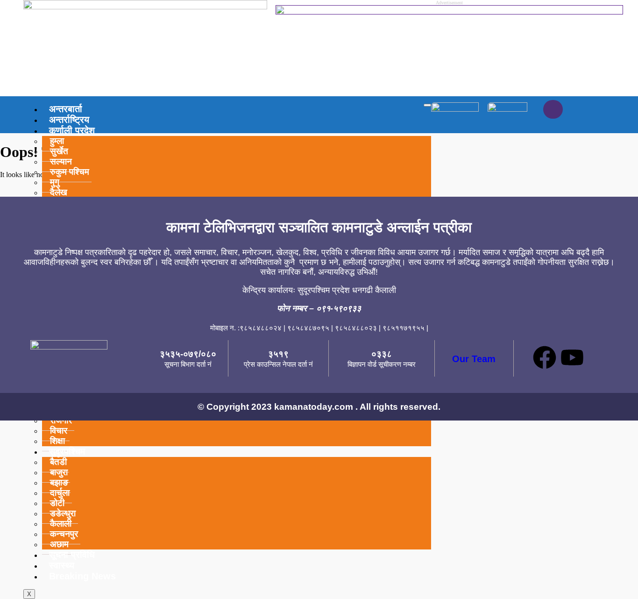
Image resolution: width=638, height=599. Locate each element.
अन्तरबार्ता (65, 109)
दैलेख (58, 192)
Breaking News (82, 576)
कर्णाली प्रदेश (72, 130)
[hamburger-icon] (427, 105)
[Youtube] (572, 357)
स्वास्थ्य (61, 565)
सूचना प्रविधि (72, 554)
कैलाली (60, 523)
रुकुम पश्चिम (69, 172)
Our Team (474, 359)
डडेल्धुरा (63, 513)
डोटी (57, 503)
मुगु (54, 182)
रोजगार (61, 420)
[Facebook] (544, 357)
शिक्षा (57, 441)
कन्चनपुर (64, 534)
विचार (58, 430)
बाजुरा (59, 472)
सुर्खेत (59, 151)
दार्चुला (60, 493)
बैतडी (58, 462)
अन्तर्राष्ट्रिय (69, 119)
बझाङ (59, 482)
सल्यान (61, 161)
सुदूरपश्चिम (67, 451)
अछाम (59, 544)
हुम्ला (57, 141)
